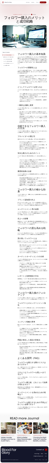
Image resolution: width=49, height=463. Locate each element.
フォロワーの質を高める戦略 (7, 61)
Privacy (40, 459)
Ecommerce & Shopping (17, 14)
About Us (36, 459)
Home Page (36, 453)
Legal (46, 459)
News (42, 453)
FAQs (46, 453)
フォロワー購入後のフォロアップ (8, 63)
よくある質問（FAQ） (6, 65)
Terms (43, 459)
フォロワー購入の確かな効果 (7, 59)
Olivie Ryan (34, 14)
